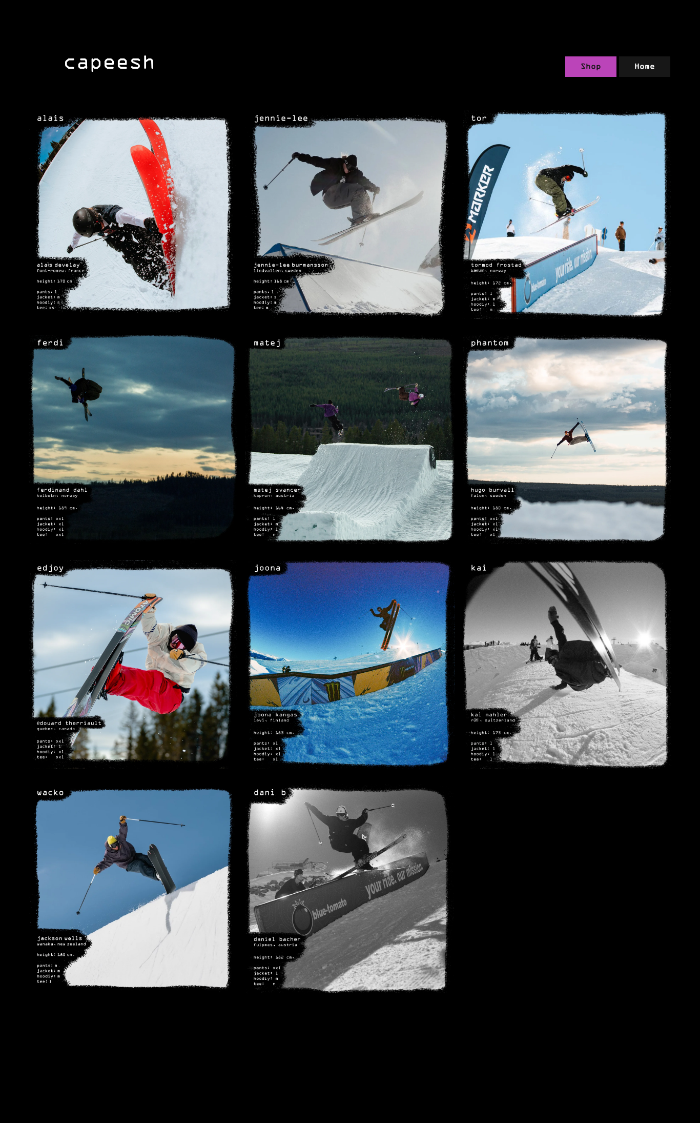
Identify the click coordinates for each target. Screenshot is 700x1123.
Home (644, 66)
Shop (591, 66)
